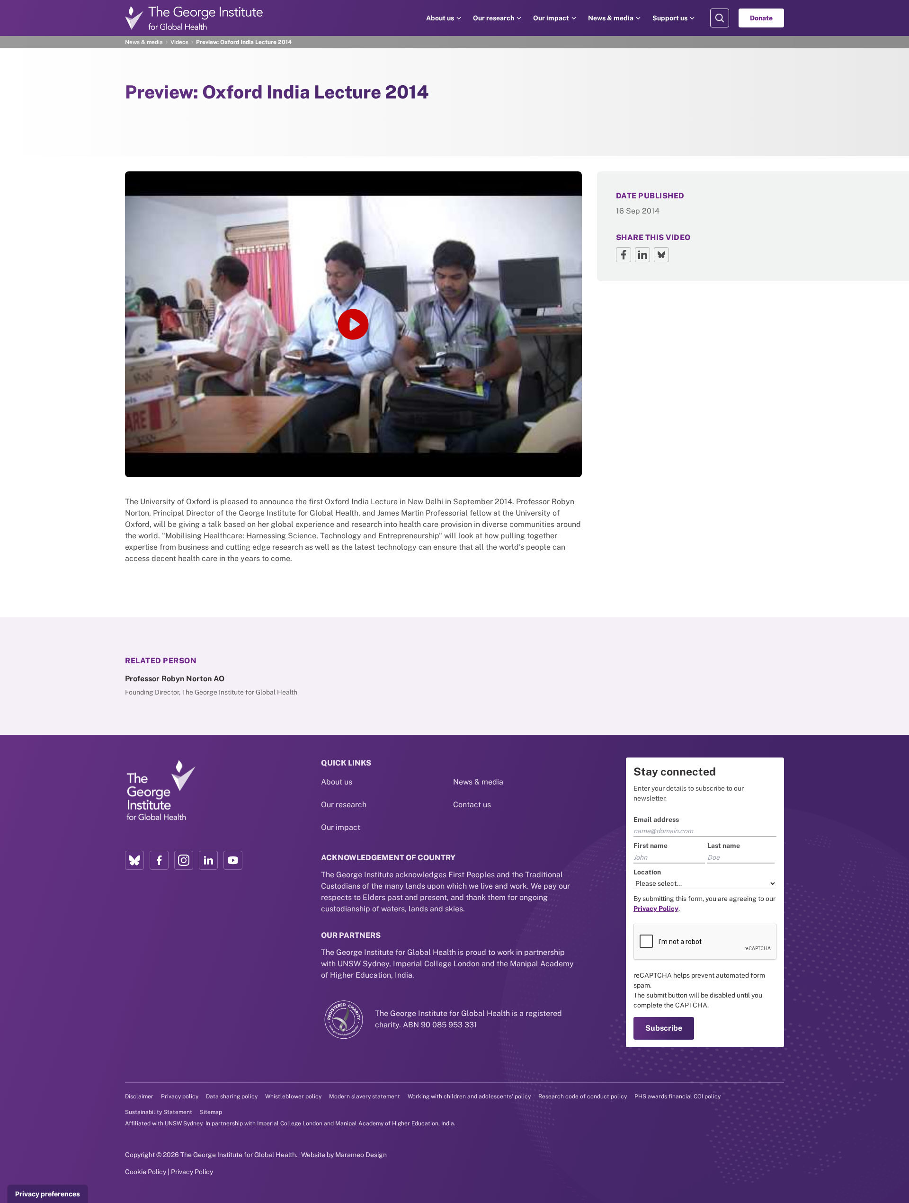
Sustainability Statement (158, 1112)
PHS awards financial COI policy (677, 1096)
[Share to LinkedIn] (642, 254)
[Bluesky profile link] (134, 860)
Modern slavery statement (364, 1096)
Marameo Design (361, 1154)
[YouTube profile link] (232, 860)
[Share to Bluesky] (661, 254)
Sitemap (211, 1112)
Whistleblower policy (293, 1096)
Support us (669, 18)
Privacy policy (179, 1096)
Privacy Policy (192, 1172)
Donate (761, 18)
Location (647, 872)
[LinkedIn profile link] (208, 860)
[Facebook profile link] (159, 860)
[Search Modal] (719, 18)
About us (440, 18)
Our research (493, 18)
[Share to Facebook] (623, 254)
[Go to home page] (194, 18)
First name (650, 845)
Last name (723, 845)
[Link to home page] (160, 791)
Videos (179, 42)
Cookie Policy (145, 1172)
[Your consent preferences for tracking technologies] (48, 1194)
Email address (656, 819)
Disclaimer (139, 1096)
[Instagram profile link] (183, 860)
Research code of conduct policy (582, 1096)
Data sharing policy (232, 1096)
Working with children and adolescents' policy (469, 1096)
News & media (610, 18)
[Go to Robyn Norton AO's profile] (235, 685)
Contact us (472, 804)
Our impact (551, 18)
